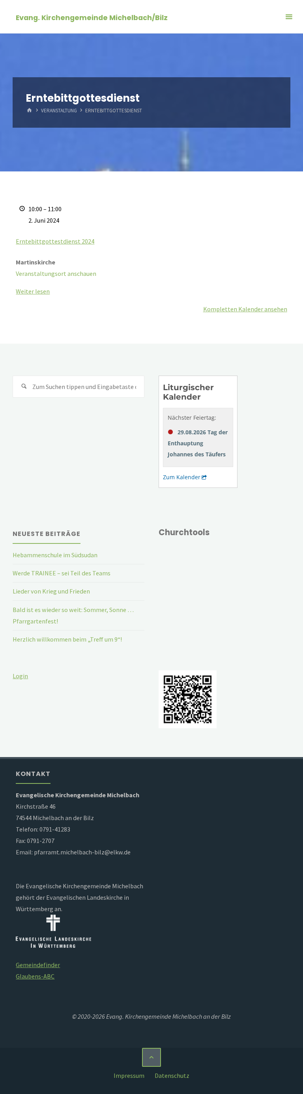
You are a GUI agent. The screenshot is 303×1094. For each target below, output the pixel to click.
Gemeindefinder (38, 965)
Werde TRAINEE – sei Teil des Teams (61, 573)
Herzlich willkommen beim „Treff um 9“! (67, 639)
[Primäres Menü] (289, 16)
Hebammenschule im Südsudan (55, 555)
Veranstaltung (59, 111)
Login (20, 676)
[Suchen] (24, 387)
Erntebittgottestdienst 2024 (55, 241)
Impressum (129, 1075)
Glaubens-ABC (35, 976)
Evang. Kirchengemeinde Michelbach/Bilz (92, 17)
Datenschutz (172, 1075)
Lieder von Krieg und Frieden (51, 591)
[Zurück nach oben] (151, 1057)
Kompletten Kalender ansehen (245, 309)
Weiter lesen (33, 291)
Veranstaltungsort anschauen (56, 273)
